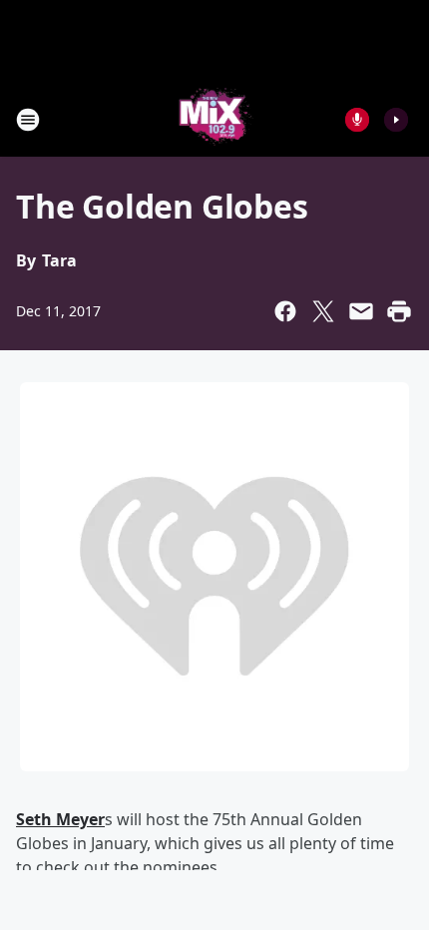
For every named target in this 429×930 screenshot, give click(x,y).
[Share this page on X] (323, 311)
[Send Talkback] (357, 120)
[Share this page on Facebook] (285, 311)
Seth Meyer (60, 819)
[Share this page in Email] (361, 311)
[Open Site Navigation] (28, 120)
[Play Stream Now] (396, 120)
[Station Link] (215, 119)
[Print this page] (399, 311)
